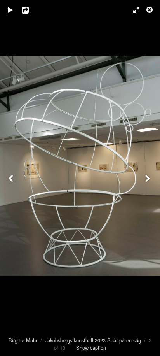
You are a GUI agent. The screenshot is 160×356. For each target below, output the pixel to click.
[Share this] (30, 9)
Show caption (91, 347)
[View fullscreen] (133, 9)
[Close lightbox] (150, 9)
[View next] (148, 178)
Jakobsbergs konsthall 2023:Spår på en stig (93, 340)
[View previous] (11, 178)
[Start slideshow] (10, 9)
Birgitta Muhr (23, 340)
